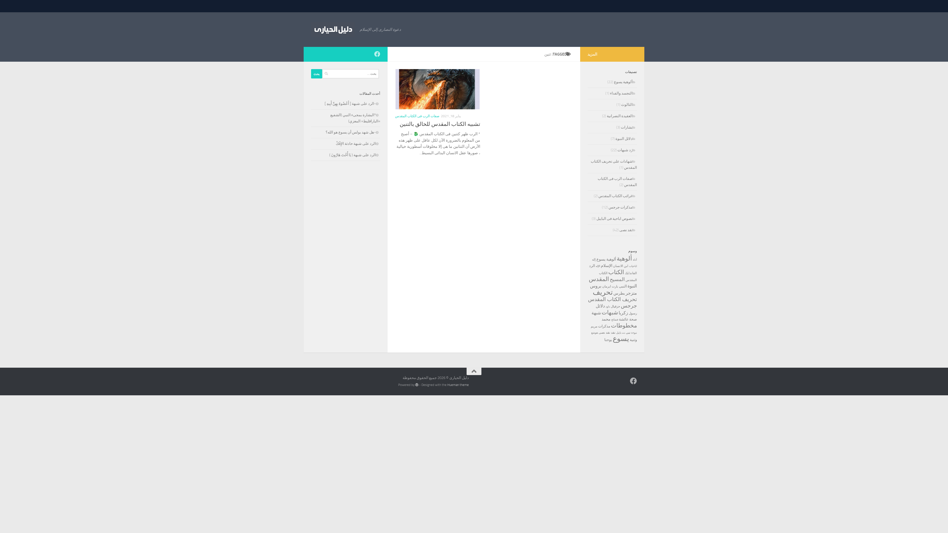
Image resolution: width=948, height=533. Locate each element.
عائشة (624, 319)
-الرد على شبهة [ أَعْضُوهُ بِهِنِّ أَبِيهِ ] (350, 103)
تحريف (603, 292)
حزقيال (615, 306)
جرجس (629, 306)
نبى (628, 332)
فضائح (614, 319)
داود (608, 306)
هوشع (594, 332)
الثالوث (626, 104)
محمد (606, 319)
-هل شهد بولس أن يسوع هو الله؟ (351, 132)
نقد (613, 332)
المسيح (617, 279)
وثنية (633, 340)
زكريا (623, 313)
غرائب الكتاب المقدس (615, 196)
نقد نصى (625, 230)
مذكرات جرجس (620, 207)
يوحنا (608, 340)
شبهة (596, 313)
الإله (598, 266)
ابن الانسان (620, 266)
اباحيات (633, 266)
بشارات (626, 127)
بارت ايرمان (610, 286)
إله (594, 259)
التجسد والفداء (621, 93)
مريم (594, 326)
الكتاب (616, 272)
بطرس (619, 293)
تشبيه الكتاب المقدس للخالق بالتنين (440, 124)
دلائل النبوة (623, 138)
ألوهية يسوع (623, 82)
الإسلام (606, 265)
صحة (633, 319)
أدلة (635, 259)
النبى (623, 286)
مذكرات (604, 326)
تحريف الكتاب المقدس (612, 299)
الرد (592, 266)
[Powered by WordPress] (416, 384)
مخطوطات (624, 325)
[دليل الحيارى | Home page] (333, 29)
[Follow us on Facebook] (377, 54)
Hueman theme (458, 385)
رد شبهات (624, 150)
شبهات (610, 312)
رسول (633, 313)
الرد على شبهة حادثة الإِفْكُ (356, 143)
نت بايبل (620, 332)
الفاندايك (631, 273)
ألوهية (624, 258)
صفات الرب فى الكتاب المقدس (417, 116)
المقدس (599, 279)
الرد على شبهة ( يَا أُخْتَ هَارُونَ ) (352, 155)
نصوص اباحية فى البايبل (614, 218)
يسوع (621, 338)
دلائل (600, 306)
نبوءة (634, 332)
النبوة (632, 286)
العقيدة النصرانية (619, 116)
